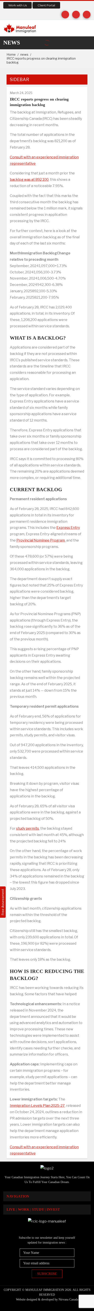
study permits (27, 828)
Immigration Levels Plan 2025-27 (37, 1106)
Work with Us (17, 5)
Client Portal (46, 5)
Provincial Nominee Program (40, 540)
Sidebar (19, 79)
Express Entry (68, 528)
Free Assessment (3, 902)
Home (11, 55)
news (24, 55)
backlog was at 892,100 (29, 179)
